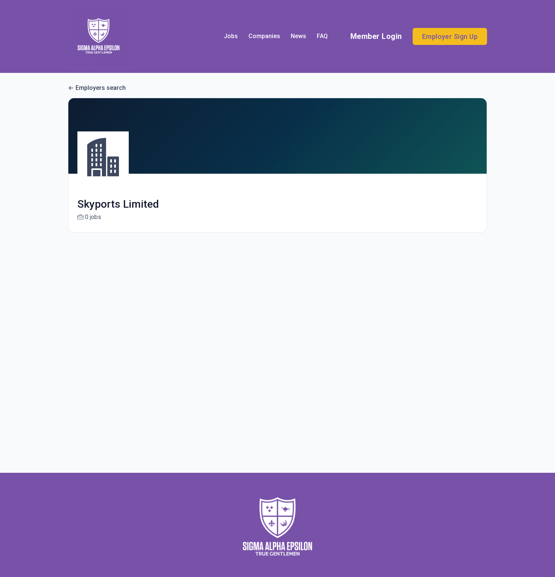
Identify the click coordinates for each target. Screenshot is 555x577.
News (298, 36)
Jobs (231, 36)
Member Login (376, 36)
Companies (264, 36)
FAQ (322, 36)
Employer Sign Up (450, 36)
